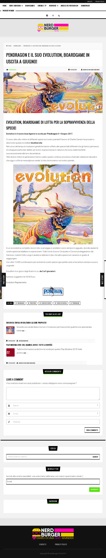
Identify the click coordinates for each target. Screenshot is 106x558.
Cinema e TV (42, 5)
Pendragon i (52, 134)
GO (24, 331)
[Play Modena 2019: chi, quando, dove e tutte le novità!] (10, 352)
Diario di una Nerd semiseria (91, 70)
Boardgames (30, 5)
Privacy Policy (99, 1)
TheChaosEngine (23, 341)
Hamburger (85, 5)
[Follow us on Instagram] (47, 16)
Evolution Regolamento (16, 282)
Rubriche (52, 5)
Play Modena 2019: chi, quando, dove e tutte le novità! (29, 344)
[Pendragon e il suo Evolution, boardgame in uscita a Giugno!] (53, 93)
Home (4, 5)
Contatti (89, 1)
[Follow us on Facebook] (53, 16)
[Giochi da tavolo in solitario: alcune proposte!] (10, 330)
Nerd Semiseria (15, 5)
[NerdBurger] (53, 28)
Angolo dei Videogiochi (69, 5)
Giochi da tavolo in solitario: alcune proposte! (26, 322)
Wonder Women (8, 10)
